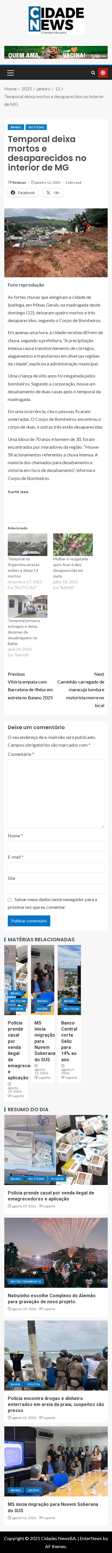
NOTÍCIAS (36, 127)
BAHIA (15, 1384)
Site (11, 878)
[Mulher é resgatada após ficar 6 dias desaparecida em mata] (73, 544)
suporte (18, 1096)
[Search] (93, 72)
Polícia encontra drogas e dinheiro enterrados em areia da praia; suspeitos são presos (56, 1404)
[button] (10, 72)
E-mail (15, 856)
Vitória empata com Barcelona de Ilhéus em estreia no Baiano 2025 (30, 685)
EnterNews (91, 1538)
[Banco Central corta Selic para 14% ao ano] (69, 980)
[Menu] (10, 72)
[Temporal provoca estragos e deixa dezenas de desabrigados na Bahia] (27, 606)
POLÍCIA (17, 1008)
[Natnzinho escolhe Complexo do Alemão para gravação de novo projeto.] (56, 1253)
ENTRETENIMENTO (26, 1281)
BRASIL (16, 127)
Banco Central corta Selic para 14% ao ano (69, 1041)
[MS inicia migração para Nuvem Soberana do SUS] (42, 980)
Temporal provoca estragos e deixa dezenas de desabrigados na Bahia (24, 632)
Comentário (21, 754)
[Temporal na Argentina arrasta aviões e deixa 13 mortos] (27, 544)
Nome (15, 835)
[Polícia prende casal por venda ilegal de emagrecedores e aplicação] (16, 980)
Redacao (19, 182)
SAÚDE (42, 1008)
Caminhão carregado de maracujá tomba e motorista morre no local (80, 689)
